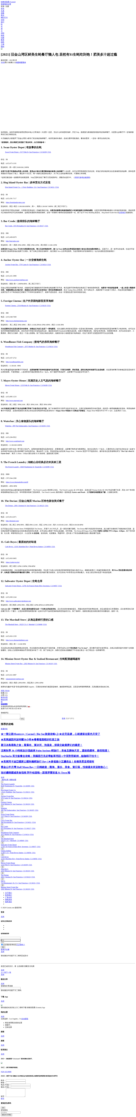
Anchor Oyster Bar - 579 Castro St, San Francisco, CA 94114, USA (28, 265)
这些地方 (122, 212)
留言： (3, 1096)
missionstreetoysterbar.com (15, 679)
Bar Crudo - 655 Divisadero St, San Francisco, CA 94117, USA (26, 226)
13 (2, 855)
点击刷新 (20, 966)
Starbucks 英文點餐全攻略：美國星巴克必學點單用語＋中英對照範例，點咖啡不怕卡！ (50, 756)
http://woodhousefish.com (14, 362)
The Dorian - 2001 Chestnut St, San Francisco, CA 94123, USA (26, 506)
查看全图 (12, 780)
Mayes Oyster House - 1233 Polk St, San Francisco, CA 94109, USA (28, 385)
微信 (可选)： (6, 1087)
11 (2, 842)
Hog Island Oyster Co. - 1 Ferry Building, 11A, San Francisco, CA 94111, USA (32, 187)
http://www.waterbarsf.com (15, 441)
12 (2, 849)
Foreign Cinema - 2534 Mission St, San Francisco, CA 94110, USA (28, 306)
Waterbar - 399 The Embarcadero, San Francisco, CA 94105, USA (27, 426)
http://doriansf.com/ (12, 521)
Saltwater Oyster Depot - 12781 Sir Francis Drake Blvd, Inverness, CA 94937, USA (33, 586)
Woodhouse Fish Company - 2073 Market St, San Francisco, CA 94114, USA (31, 346)
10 (2, 836)
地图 (19, 62)
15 (2, 867)
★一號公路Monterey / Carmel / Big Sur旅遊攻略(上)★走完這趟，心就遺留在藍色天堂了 (50, 734)
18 (2, 885)
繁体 (24, 62)
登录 (63, 718)
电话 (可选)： (6, 1085)
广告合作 (8, 897)
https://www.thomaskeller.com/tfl (17, 482)
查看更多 (4, 729)
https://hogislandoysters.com (15, 202)
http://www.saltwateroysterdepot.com (18, 601)
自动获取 (24, 1019)
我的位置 (4, 780)
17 (2, 879)
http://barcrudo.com (12, 241)
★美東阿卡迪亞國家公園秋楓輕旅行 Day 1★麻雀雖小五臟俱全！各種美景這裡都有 (47, 761)
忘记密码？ (21, 945)
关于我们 (8, 893)
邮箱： (3, 1082)
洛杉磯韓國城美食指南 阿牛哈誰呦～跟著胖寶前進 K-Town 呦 (35, 772)
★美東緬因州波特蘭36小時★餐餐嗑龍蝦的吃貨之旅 (30, 739)
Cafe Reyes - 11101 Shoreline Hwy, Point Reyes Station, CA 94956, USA (30, 547)
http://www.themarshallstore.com (17, 640)
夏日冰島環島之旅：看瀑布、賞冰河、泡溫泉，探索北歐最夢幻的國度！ (41, 745)
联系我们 (8, 895)
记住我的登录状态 (10, 945)
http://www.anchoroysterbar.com (17, 280)
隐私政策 (8, 899)
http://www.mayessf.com (14, 400)
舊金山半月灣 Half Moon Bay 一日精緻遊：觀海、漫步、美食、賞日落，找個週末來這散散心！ (54, 767)
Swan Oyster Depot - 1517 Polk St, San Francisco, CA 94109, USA (28, 152)
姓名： (3, 1080)
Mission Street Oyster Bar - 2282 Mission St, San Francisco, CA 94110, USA (31, 664)
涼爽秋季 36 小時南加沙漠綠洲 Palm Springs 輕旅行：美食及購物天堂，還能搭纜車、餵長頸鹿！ (55, 750)
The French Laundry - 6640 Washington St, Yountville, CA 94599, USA (29, 467)
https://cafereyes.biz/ (13, 562)
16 (2, 873)
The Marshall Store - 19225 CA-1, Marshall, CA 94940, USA (26, 624)
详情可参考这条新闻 (82, 177)
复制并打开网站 (6, 1115)
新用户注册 (5, 949)
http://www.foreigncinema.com (16, 321)
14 (2, 861)
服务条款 (8, 902)
